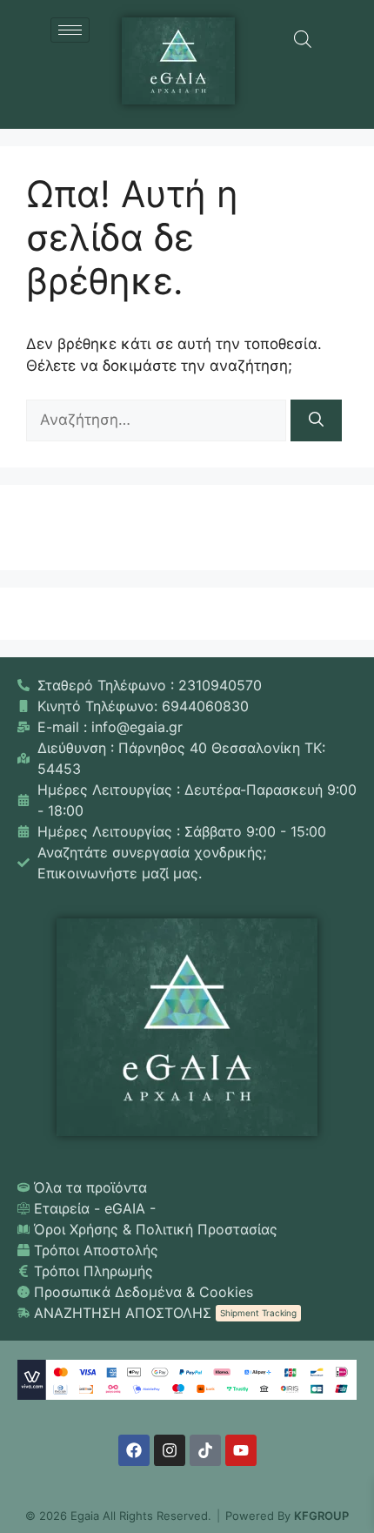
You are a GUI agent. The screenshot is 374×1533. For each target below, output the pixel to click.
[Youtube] (241, 1450)
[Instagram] (169, 1450)
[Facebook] (134, 1450)
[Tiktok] (205, 1450)
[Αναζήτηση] (316, 420)
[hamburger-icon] (70, 30)
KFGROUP (321, 1516)
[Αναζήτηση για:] (158, 419)
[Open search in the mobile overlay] (302, 39)
